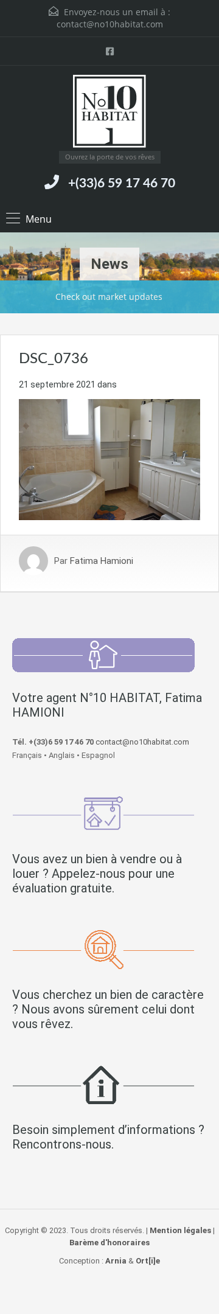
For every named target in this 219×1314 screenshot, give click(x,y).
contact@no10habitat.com (110, 24)
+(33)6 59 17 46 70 (121, 183)
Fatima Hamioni (101, 560)
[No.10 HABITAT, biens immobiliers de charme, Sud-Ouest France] (109, 113)
